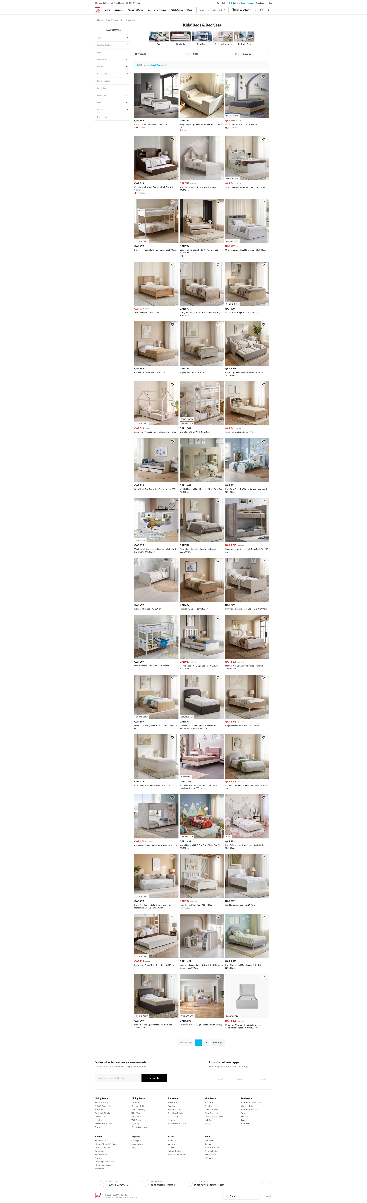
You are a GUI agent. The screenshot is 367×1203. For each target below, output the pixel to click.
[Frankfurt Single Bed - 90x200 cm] (247, 897)
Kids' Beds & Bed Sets (202, 24)
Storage (98, 1127)
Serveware (99, 1168)
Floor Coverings (138, 1109)
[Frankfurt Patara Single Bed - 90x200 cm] (156, 778)
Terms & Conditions (177, 1154)
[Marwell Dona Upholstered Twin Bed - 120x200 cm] (247, 778)
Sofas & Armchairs (103, 1106)
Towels (244, 1113)
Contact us (209, 1140)
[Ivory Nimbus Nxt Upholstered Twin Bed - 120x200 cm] (247, 957)
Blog (133, 1147)
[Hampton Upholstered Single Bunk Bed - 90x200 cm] (247, 541)
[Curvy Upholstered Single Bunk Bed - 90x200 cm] (156, 837)
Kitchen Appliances (103, 1165)
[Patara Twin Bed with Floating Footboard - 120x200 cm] (202, 541)
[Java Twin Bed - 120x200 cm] (156, 305)
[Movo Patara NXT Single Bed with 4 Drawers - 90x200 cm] (202, 658)
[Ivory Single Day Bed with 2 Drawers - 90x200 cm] (156, 481)
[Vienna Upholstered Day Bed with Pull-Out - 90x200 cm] (247, 365)
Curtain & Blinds (102, 1113)
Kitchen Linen (101, 1154)
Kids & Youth (112, 20)
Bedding (171, 1106)
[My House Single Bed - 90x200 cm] (247, 424)
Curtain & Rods (248, 1106)
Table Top (135, 1113)
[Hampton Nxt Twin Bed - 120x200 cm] (202, 897)
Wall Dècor (100, 1116)
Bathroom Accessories (251, 1102)
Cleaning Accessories (104, 1161)
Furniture (135, 1102)
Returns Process (212, 1147)
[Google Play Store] (241, 1079)
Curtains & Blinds (139, 1106)
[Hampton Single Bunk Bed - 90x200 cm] (156, 658)
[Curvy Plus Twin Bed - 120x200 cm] (156, 365)
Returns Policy (211, 1151)
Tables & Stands (102, 1102)
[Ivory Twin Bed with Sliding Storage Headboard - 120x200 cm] (247, 481)
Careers (171, 1147)
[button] (255, 10)
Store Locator (137, 1144)
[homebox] (98, 10)
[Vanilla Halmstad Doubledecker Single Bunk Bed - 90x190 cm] (202, 481)
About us (172, 1140)
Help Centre (210, 1154)
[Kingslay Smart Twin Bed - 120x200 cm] (247, 718)
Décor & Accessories (140, 1127)
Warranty (209, 1158)
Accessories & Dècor (104, 1123)
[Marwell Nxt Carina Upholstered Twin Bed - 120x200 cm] (247, 658)
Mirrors (244, 1116)
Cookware (99, 1151)
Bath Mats (245, 1123)
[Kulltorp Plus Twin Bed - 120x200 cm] (156, 117)
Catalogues (136, 1140)
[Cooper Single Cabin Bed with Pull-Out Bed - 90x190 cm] (156, 179)
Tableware (135, 1116)
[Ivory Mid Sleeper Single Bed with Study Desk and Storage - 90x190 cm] (202, 957)
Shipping (208, 1144)
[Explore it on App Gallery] (262, 1079)
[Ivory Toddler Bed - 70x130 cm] (156, 601)
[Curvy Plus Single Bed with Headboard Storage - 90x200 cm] (202, 305)
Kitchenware (100, 1140)
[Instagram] (270, 1183)
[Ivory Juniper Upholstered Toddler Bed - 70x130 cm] (202, 117)
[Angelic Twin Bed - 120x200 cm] (202, 365)
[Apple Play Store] (219, 1079)
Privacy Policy (174, 1151)
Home (100, 20)
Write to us (173, 1144)
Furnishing (100, 1109)
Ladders (244, 1120)
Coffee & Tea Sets (102, 1147)
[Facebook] (262, 1183)
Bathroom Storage (249, 1109)
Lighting (98, 1120)
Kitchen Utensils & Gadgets (107, 1144)
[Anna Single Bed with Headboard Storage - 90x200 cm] (202, 179)
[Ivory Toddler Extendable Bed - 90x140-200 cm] (247, 601)
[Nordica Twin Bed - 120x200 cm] (202, 601)
